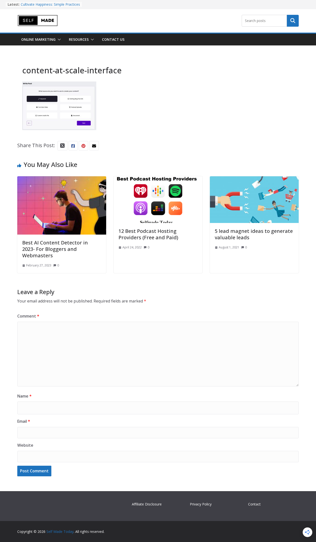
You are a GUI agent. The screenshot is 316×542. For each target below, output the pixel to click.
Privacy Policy (201, 504)
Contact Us (113, 39)
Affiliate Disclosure (147, 504)
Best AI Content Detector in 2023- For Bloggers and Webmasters (55, 249)
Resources (79, 39)
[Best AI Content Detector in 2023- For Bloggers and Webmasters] (61, 180)
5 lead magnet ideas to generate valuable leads (254, 234)
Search (293, 20)
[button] (58, 39)
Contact (254, 504)
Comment (28, 316)
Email (23, 421)
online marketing (38, 39)
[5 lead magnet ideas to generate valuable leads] (254, 180)
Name (24, 396)
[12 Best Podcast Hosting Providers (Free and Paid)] (158, 180)
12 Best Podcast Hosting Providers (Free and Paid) (148, 234)
